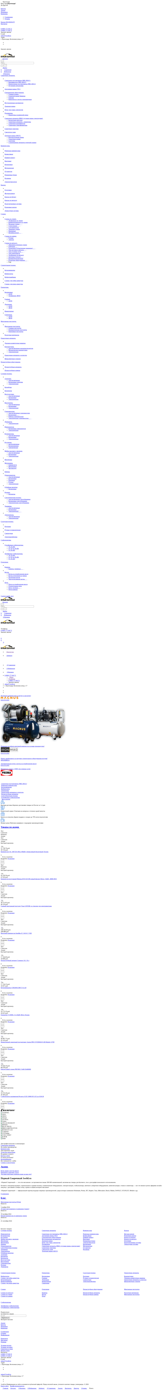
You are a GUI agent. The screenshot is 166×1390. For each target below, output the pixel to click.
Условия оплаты (6, 1345)
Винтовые (86, 1239)
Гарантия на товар (7, 1349)
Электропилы (5, 1251)
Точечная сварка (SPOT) (50, 1251)
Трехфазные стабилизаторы (10, 1306)
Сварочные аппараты (8, 1145)
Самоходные (87, 1280)
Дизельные (45, 1280)
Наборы (3, 1244)
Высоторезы (5, 1261)
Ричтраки (86, 1276)
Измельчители (5, 1234)
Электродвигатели (89, 1242)
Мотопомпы (5, 1242)
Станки (3, 1289)
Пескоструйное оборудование (93, 1289)
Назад (11, 677)
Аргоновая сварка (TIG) (50, 1236)
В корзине (11, 858)
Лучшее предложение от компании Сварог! (15, 1209)
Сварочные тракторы (49, 1248)
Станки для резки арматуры (10, 1283)
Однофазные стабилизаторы (10, 1307)
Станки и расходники (8, 1162)
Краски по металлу (130, 1239)
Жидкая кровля (129, 1234)
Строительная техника (8, 1273)
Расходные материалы (131, 1293)
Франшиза (4, 1326)
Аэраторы (4, 1254)
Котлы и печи (5, 1156)
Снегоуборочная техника (9, 1248)
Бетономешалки (6, 1159)
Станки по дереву (6, 1294)
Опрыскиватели (6, 1246)
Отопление (45, 1289)
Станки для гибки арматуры (10, 1278)
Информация (5, 1335)
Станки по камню (6, 1296)
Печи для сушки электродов (51, 1242)
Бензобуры (4, 1256)
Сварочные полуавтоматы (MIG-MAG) (55, 1234)
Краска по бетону (130, 1237)
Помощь (3, 1342)
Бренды (3, 1325)
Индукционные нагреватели (51, 1239)
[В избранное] (2, 861)
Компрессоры (5, 1149)
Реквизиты (4, 1338)
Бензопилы (4, 1258)
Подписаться (5, 1317)
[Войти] (1, 636)
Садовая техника (6, 1230)
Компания (4, 1328)
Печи (43, 1296)
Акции (3, 1323)
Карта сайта (5, 1386)
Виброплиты (5, 1276)
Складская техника (89, 1273)
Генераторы (46, 1273)
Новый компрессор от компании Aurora (14, 1216)
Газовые (44, 1278)
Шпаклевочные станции (132, 1281)
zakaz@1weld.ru (6, 35)
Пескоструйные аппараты (91, 1293)
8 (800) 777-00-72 (6, 29)
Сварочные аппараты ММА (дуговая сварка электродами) (61, 1246)
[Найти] (5, 65)
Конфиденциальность (17, 1386)
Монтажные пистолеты (131, 1289)
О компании (9, 17)
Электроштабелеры (89, 1281)
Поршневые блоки (89, 1241)
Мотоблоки (4, 1241)
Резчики (3, 1265)
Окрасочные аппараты (131, 1273)
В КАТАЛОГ (5, 700)
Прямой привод (88, 1237)
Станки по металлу (7, 1293)
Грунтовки (127, 1241)
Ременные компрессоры (91, 1234)
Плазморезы (46, 1244)
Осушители (87, 1248)
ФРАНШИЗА (5, 760)
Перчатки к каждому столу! (10, 1172)
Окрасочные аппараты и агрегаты (135, 1280)
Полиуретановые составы (132, 1242)
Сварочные (45, 1283)
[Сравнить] (2, 863)
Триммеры (4, 1249)
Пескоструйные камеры (91, 1294)
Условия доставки (6, 1347)
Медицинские (87, 1246)
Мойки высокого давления (9, 1239)
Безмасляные (87, 1236)
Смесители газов (47, 1249)
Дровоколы (4, 1267)
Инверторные (46, 1281)
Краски (126, 1230)
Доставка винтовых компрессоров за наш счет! (16, 1174)
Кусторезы (4, 1237)
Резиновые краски (130, 1236)
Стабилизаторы (6, 1302)
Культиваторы (5, 1236)
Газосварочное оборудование (51, 1237)
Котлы (44, 1294)
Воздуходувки (5, 1260)
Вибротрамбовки (6, 1281)
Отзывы (7, 19)
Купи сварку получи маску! (10, 1171)
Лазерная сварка (47, 1241)
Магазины (4, 1340)
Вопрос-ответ (5, 1350)
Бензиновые (87, 1244)
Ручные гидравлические (91, 1278)
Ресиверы (86, 1249)
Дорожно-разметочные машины (134, 1278)
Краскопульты (128, 1276)
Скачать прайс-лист (7, 596)
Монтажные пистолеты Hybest (11, 1202)
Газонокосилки (6, 1263)
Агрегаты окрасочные (8, 1152)
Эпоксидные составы (131, 1244)
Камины (44, 1293)
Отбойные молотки (7, 1253)
